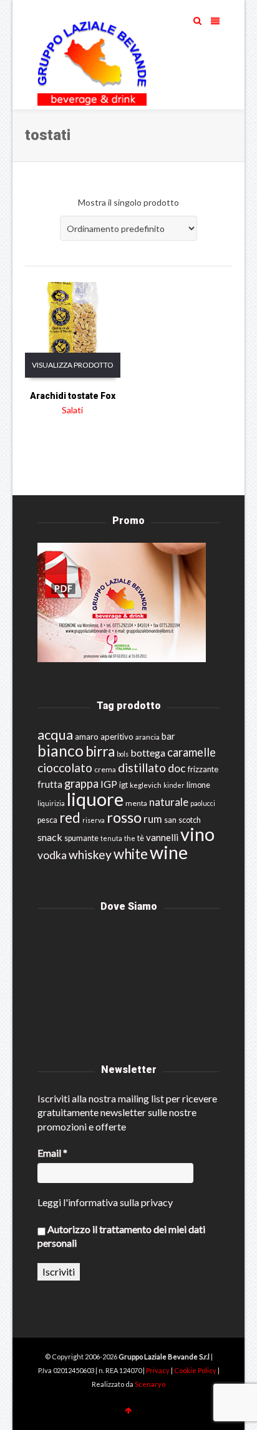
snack (49, 837)
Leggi (49, 1202)
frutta (49, 784)
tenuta (111, 838)
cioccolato (64, 767)
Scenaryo (150, 1384)
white (131, 853)
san (170, 820)
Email (52, 1153)
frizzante (203, 769)
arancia (147, 737)
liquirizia (51, 803)
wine (169, 852)
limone (198, 785)
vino (197, 834)
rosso (124, 817)
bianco (60, 751)
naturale (168, 801)
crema (105, 769)
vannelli (162, 837)
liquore (95, 799)
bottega (147, 752)
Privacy (158, 1370)
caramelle (191, 752)
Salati (72, 410)
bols (122, 754)
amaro (87, 737)
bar (168, 736)
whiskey (90, 854)
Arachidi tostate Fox (72, 396)
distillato (142, 767)
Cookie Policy (196, 1370)
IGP (108, 784)
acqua (55, 734)
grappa (81, 783)
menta (136, 803)
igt (123, 785)
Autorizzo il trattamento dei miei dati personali (121, 1236)
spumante (81, 838)
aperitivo (116, 737)
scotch (189, 820)
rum (152, 818)
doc (177, 768)
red (69, 817)
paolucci (202, 803)
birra (100, 751)
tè (140, 838)
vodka (52, 855)
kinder (174, 785)
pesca (47, 820)
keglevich (146, 785)
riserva (93, 820)
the (129, 838)
